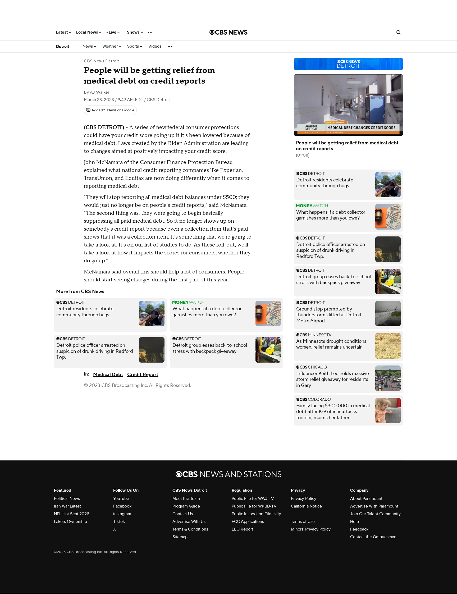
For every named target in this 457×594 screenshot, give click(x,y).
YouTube (121, 498)
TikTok (119, 521)
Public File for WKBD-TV (254, 506)
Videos (154, 46)
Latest (62, 32)
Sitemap (180, 537)
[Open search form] (398, 32)
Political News (67, 498)
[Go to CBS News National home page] (228, 32)
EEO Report (242, 529)
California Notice (306, 506)
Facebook (122, 506)
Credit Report (142, 375)
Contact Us (182, 514)
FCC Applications (248, 521)
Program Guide (186, 506)
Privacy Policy (303, 498)
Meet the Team (186, 498)
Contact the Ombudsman (373, 537)
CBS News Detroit (101, 61)
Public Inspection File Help (256, 514)
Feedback (359, 529)
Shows (134, 32)
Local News (87, 32)
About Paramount (366, 498)
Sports (133, 46)
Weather (110, 46)
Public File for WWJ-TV (253, 498)
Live (113, 32)
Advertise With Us (188, 521)
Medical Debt (108, 375)
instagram (122, 514)
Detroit (62, 46)
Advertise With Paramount (374, 506)
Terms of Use (303, 521)
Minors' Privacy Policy (311, 529)
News (88, 46)
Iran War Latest (67, 506)
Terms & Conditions (190, 529)
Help (354, 521)
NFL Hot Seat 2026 (71, 514)
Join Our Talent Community (375, 514)
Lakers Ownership (70, 521)
